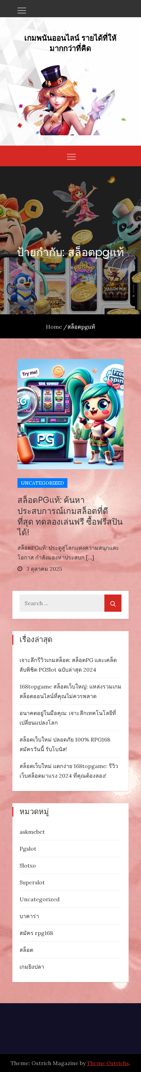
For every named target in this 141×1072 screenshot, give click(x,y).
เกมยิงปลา (32, 966)
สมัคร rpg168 (36, 932)
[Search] (112, 603)
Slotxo (28, 865)
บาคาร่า (29, 916)
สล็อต (26, 949)
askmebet (32, 831)
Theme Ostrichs (108, 1063)
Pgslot (28, 848)
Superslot (32, 882)
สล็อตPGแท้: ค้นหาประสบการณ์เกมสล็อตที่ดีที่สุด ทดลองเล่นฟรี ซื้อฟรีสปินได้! (70, 516)
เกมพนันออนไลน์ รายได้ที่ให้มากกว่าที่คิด (70, 42)
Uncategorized (42, 483)
